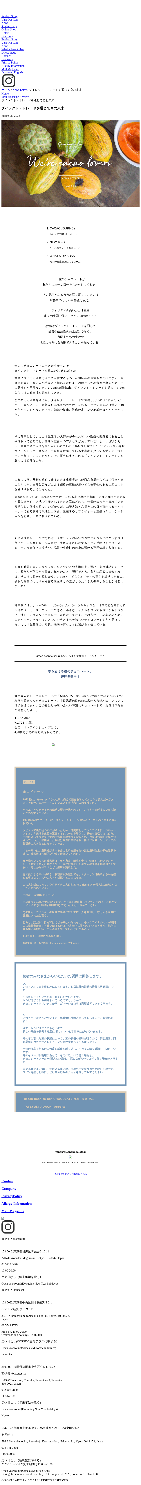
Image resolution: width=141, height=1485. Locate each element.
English (18, 72)
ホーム (5, 89)
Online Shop (8, 29)
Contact (5, 55)
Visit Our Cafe (9, 19)
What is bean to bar (12, 49)
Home (5, 32)
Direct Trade (8, 52)
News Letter (19, 89)
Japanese (6, 72)
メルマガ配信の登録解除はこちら (70, 1174)
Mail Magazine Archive (15, 96)
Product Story (9, 16)
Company (7, 59)
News (4, 22)
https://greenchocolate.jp (70, 1151)
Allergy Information (13, 65)
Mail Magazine (10, 69)
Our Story (7, 36)
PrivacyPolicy (11, 1196)
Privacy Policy (9, 62)
